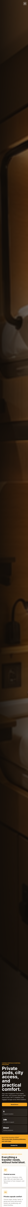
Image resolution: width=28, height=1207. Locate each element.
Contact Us (14, 1145)
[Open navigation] (25, 3)
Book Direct (14, 1104)
